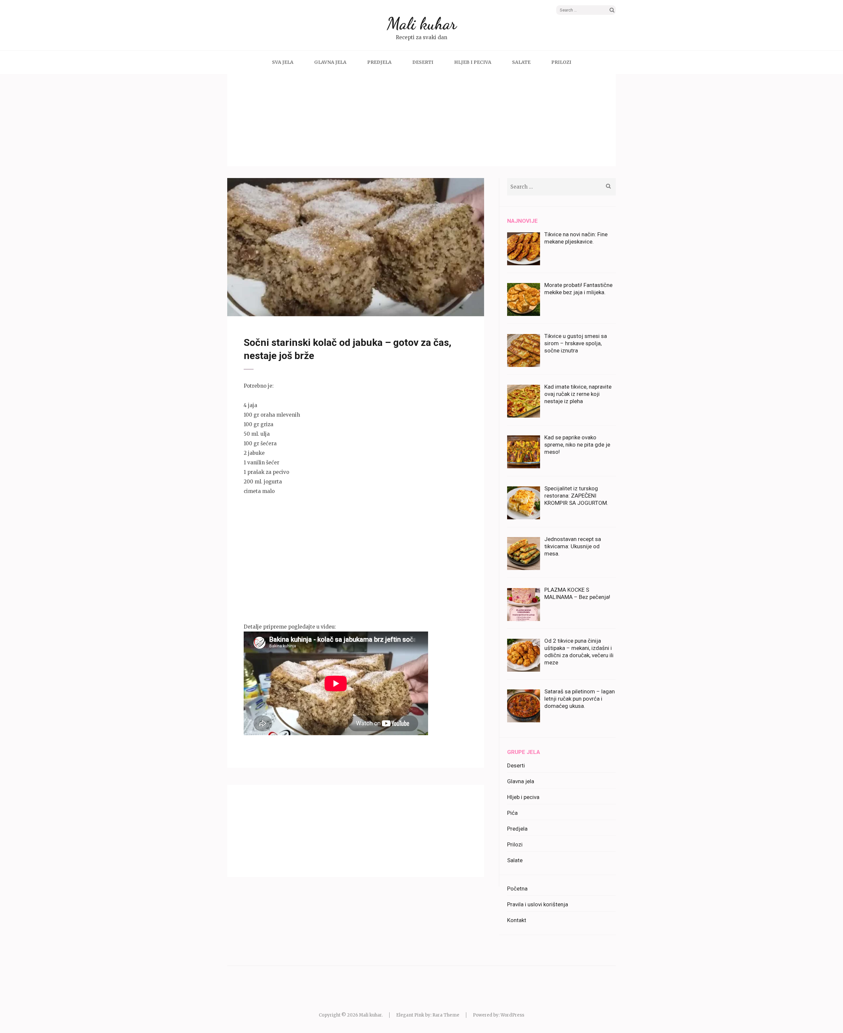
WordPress (512, 1015)
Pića (512, 813)
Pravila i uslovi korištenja (537, 904)
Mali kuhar (421, 24)
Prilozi (561, 62)
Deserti (422, 62)
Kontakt (516, 920)
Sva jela (282, 62)
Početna (517, 888)
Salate (521, 62)
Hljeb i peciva (472, 62)
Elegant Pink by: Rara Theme (427, 1015)
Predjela (379, 62)
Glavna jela (330, 62)
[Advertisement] (421, 120)
